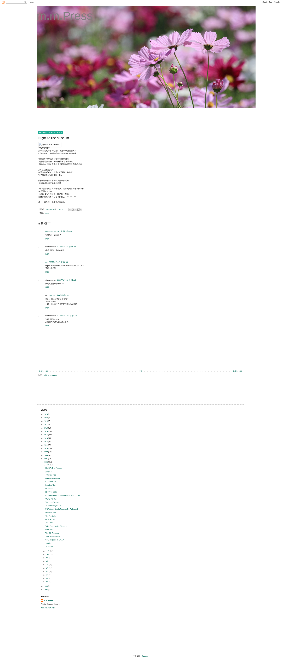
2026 (46, 414)
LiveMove (49, 530)
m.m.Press (65, 15)
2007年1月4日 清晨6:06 (58, 262)
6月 (47, 568)
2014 (46, 435)
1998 (46, 590)
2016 (46, 428)
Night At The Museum (53, 468)
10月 (48, 554)
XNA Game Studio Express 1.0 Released (61, 509)
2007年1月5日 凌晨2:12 (66, 280)
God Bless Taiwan (52, 478)
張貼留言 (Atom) (50, 375)
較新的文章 (43, 371)
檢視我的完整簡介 (48, 608)
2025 (46, 418)
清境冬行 (48, 472)
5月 (47, 572)
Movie (47, 213)
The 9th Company (52, 533)
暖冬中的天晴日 (51, 492)
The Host (49, 523)
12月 (48, 465)
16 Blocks (49, 547)
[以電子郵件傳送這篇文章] (69, 209)
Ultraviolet (49, 489)
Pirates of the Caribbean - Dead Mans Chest (62, 495)
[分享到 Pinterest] (80, 209)
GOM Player (50, 519)
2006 (46, 462)
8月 (47, 561)
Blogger (145, 656)
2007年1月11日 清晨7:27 (59, 295)
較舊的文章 (237, 371)
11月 (48, 551)
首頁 (140, 371)
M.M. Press (48, 600)
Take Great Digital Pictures (55, 526)
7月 (47, 565)
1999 (46, 586)
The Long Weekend (53, 502)
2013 (46, 438)
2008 (46, 455)
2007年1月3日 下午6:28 (62, 231)
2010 (46, 448)
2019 (46, 421)
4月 (47, 575)
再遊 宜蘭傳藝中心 (52, 536)
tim (46, 262)
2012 (46, 442)
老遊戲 (48, 543)
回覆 (47, 239)
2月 (47, 582)
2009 (46, 452)
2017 (46, 424)
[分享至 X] (75, 209)
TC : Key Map (50, 475)
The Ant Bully (50, 516)
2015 (46, 431)
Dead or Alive (50, 485)
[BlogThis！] (72, 209)
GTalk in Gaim (50, 482)
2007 (46, 459)
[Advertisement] (94, 119)
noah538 (49, 231)
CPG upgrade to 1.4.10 (54, 540)
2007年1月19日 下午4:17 (67, 316)
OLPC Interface (51, 499)
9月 (47, 558)
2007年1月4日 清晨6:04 (66, 247)
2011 (46, 445)
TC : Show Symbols (53, 506)
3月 (47, 578)
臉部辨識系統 (50, 513)
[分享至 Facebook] (78, 209)
